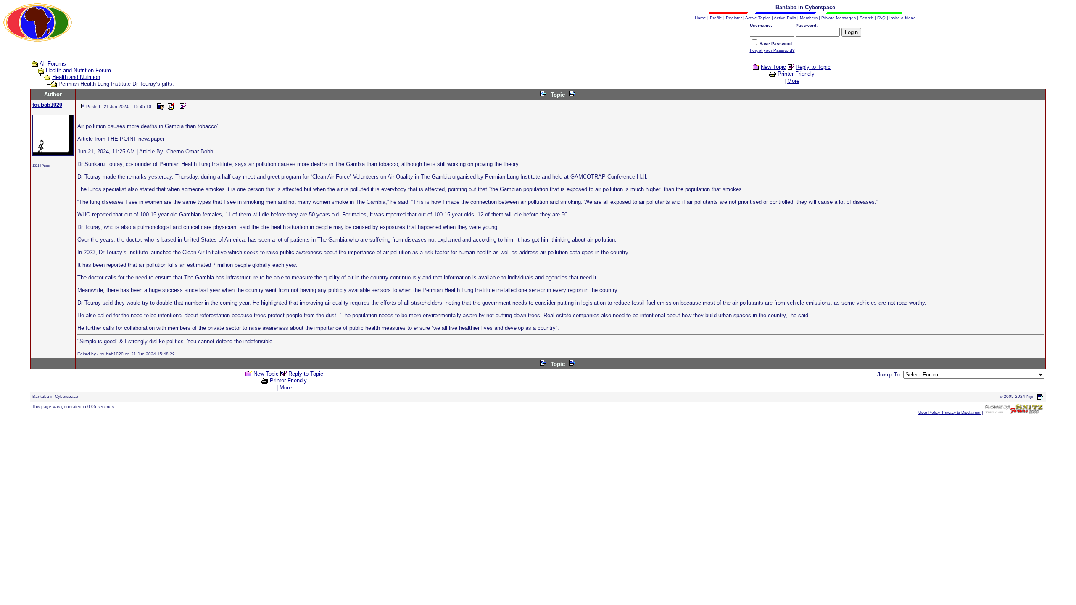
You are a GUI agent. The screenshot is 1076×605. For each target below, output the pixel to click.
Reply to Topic (813, 67)
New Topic (773, 67)
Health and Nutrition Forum (78, 70)
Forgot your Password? (772, 50)
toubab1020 (47, 105)
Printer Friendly (796, 74)
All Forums (53, 63)
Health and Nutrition (76, 77)
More (793, 81)
